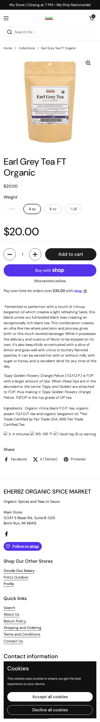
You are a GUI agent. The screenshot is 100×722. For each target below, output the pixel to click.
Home (8, 48)
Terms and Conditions (22, 634)
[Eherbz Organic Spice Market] (49, 18)
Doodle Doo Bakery (19, 570)
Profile (9, 583)
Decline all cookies (50, 709)
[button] (91, 18)
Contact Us (13, 641)
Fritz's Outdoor (16, 577)
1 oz (12, 209)
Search (9, 607)
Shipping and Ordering (22, 627)
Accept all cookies (50, 696)
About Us (11, 614)
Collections (27, 48)
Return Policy (15, 621)
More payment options (50, 281)
